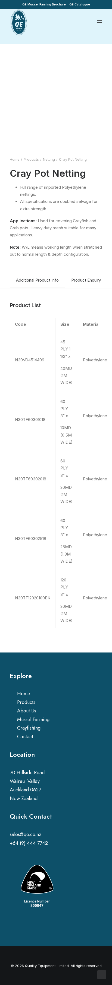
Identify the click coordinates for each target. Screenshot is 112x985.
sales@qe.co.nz (25, 834)
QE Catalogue (79, 4)
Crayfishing (29, 727)
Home (15, 159)
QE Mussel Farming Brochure (44, 4)
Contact (25, 736)
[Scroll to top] (101, 974)
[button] (12, 924)
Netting (49, 159)
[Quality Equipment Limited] (19, 22)
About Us (26, 710)
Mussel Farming (33, 719)
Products (31, 159)
